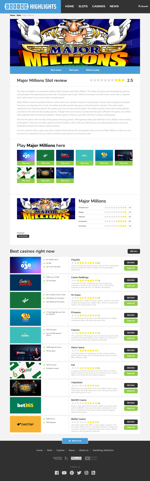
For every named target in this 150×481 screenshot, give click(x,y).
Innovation (82, 226)
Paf (73, 365)
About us (83, 450)
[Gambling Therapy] (57, 458)
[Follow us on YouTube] (64, 473)
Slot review (56, 70)
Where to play (92, 70)
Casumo (75, 330)
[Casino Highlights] (30, 6)
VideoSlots (76, 382)
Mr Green (76, 295)
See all (133, 251)
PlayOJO (75, 259)
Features (82, 217)
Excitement (83, 221)
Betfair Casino (78, 419)
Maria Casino (77, 347)
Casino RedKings (79, 277)
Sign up (131, 268)
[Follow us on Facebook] (57, 473)
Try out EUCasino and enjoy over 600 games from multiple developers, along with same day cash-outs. (94, 319)
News (114, 6)
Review (131, 262)
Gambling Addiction (103, 450)
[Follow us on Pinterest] (71, 473)
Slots (83, 6)
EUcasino (76, 312)
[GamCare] (66, 458)
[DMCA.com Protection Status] (76, 458)
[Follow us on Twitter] (79, 473)
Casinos (98, 6)
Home (69, 6)
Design (81, 212)
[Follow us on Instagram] (86, 473)
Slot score (73, 70)
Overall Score (83, 207)
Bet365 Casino (78, 400)
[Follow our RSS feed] (93, 473)
